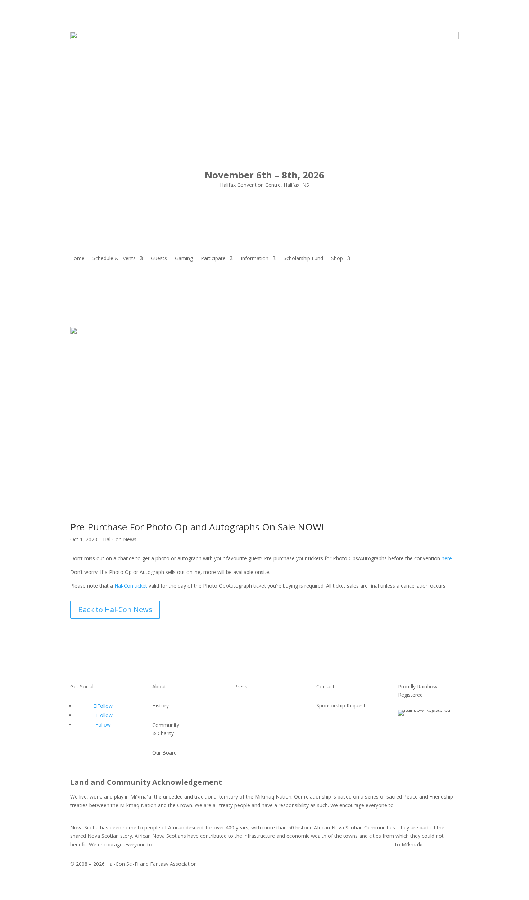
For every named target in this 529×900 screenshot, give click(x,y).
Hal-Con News (119, 539)
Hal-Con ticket (130, 585)
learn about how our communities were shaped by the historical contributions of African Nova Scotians (274, 844)
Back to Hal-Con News (115, 609)
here (447, 558)
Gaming (184, 259)
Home (77, 259)
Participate (213, 259)
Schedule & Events (114, 259)
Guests (159, 259)
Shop (337, 259)
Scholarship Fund (303, 259)
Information (254, 259)
